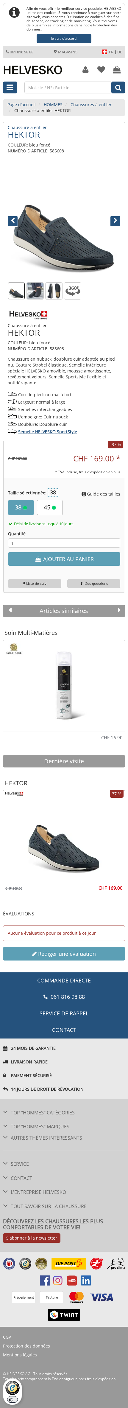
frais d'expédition (101, 1378)
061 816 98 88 (21, 52)
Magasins (67, 52)
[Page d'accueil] (37, 66)
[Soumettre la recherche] (118, 87)
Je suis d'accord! (64, 38)
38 (19, 507)
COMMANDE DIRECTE (64, 980)
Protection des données (26, 1346)
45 (48, 507)
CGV (7, 1337)
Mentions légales (20, 1355)
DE (119, 52)
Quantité (17, 533)
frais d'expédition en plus (99, 471)
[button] (16, 220)
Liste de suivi (36, 583)
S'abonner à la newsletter (31, 1238)
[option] (64, 683)
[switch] (12, 1399)
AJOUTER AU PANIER (68, 559)
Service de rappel (64, 1013)
